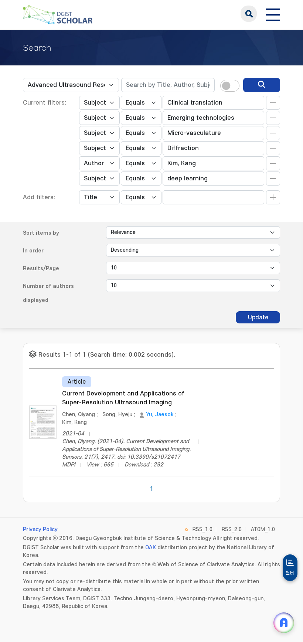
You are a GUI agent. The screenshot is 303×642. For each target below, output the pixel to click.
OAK (150, 547)
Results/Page (41, 268)
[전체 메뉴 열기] (273, 14)
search (249, 14)
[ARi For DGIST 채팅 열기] (283, 622)
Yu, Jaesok (160, 414)
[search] (261, 85)
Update (258, 317)
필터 (290, 572)
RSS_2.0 (232, 529)
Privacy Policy (40, 529)
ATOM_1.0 (263, 529)
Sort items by (41, 233)
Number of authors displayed (48, 293)
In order (33, 251)
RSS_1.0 (202, 529)
